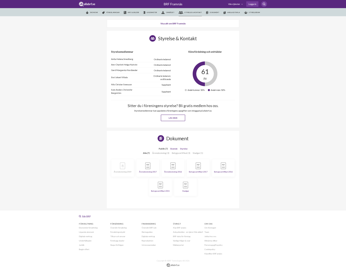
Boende (173, 148)
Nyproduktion (147, 241)
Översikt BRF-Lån (149, 228)
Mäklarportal (178, 245)
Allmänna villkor (210, 241)
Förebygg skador (117, 241)
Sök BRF (86, 216)
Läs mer (173, 118)
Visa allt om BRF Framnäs (173, 23)
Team (206, 232)
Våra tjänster (234, 4)
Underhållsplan (85, 241)
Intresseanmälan (149, 245)
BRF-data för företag (181, 236)
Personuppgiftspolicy (213, 245)
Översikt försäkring (118, 228)
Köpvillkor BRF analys (213, 253)
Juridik (81, 245)
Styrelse (183, 148)
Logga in (252, 4)
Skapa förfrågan (117, 245)
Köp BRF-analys (179, 228)
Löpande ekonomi (86, 232)
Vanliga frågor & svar (181, 241)
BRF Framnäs (173, 4)
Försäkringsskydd (117, 232)
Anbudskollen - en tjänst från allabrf (188, 232)
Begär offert (84, 249)
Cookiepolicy (209, 249)
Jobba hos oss (210, 236)
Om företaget (210, 228)
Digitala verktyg (85, 236)
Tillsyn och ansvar (117, 236)
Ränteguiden (147, 232)
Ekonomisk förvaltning (88, 228)
